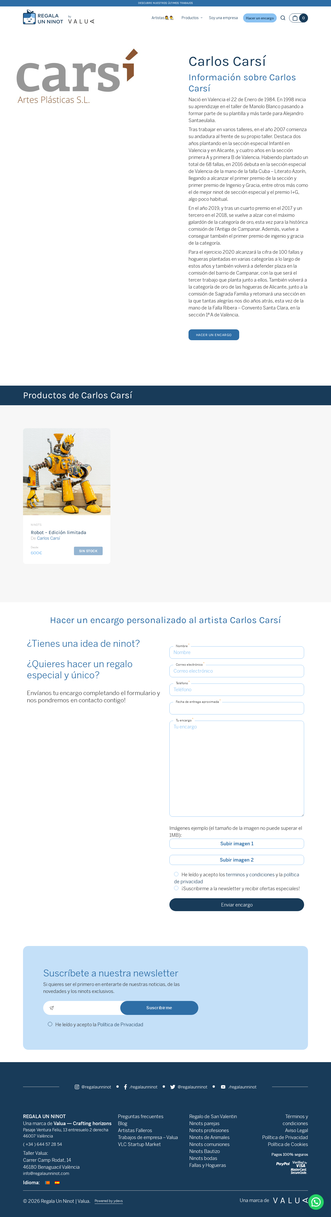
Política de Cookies (288, 1144)
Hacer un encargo (260, 18)
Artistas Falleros (135, 1130)
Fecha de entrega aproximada (198, 701)
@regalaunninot (95, 1087)
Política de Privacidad (120, 1025)
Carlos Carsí (48, 538)
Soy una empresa (223, 17)
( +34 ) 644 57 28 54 (42, 1144)
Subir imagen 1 (236, 844)
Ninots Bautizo (204, 1151)
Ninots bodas (203, 1158)
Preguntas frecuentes (140, 1116)
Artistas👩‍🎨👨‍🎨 (163, 17)
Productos (190, 17)
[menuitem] (47, 1182)
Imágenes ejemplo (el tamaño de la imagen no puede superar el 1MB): (235, 831)
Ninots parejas (204, 1123)
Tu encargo (184, 720)
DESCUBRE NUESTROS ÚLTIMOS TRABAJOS (165, 3)
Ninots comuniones (209, 1144)
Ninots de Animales (209, 1137)
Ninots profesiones (209, 1130)
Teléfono (183, 682)
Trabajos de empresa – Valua (148, 1137)
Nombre (183, 645)
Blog (122, 1123)
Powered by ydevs (109, 1201)
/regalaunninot (143, 1087)
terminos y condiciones (250, 875)
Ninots (36, 525)
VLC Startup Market (139, 1144)
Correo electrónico (190, 664)
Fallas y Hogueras (207, 1165)
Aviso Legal (296, 1130)
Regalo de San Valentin (213, 1116)
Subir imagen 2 (237, 860)
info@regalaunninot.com (46, 1173)
